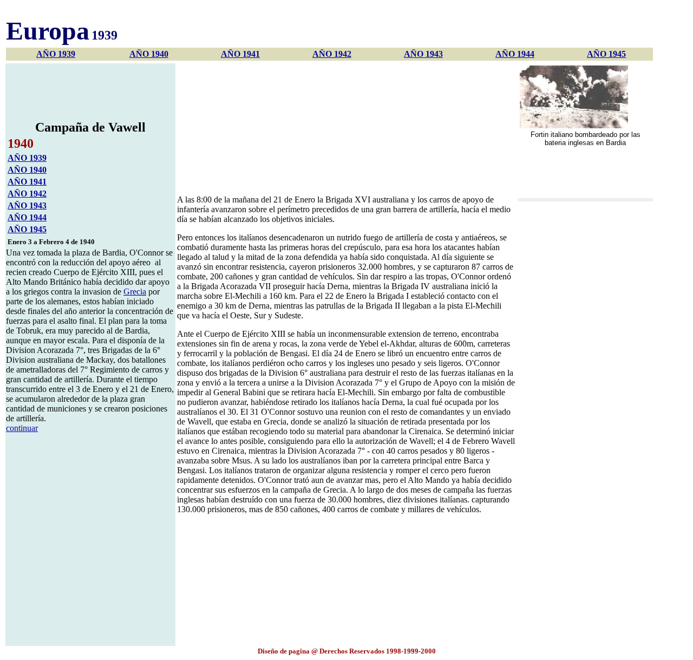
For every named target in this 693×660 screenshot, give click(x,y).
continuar (22, 428)
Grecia (134, 291)
